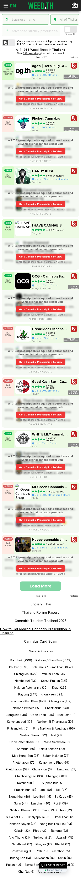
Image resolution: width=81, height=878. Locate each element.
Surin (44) (21, 803)
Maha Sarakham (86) (58, 742)
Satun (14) (65, 858)
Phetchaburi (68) (17, 769)
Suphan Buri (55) (53, 783)
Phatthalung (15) (23, 851)
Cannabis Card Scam (40, 641)
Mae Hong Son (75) (25, 755)
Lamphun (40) (40, 803)
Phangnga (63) (56, 776)
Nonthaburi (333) (26, 680)
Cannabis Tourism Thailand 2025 (40, 621)
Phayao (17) (44, 844)
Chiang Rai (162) (60, 701)
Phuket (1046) (18, 667)
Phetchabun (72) (24, 762)
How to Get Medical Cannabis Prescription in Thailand (35, 631)
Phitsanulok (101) (18, 728)
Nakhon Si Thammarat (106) (56, 721)
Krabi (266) (60, 687)
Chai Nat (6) (26, 871)
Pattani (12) (13, 864)
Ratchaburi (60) (28, 783)
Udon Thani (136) (42, 715)
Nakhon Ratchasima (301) (31, 687)
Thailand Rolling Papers (40, 612)
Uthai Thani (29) (65, 817)
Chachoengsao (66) (29, 776)
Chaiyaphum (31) (39, 817)
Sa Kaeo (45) (64, 796)
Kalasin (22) (22, 830)
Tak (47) (61, 789)
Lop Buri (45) (42, 796)
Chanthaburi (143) (57, 708)
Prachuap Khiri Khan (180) (28, 701)
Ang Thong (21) (19, 837)
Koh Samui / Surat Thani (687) (52, 667)
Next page (74, 57)
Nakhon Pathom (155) (27, 708)
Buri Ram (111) (67, 715)
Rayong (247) (27, 694)
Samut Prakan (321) (54, 680)
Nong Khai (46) (19, 796)
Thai (47, 604)
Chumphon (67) (43, 769)
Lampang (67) (66, 769)
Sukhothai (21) (43, 837)
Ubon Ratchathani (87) (25, 742)
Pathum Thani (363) (54, 674)
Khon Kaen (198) (52, 694)
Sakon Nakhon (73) (56, 755)
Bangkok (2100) (21, 660)
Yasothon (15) (61, 851)
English (36, 604)
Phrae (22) (40, 830)
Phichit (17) (62, 844)
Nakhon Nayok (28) (23, 824)
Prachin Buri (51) (25, 789)
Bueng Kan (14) (20, 858)
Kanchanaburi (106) (20, 721)
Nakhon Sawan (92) (33, 735)
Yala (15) (42, 851)
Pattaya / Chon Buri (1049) (53, 660)
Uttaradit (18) (64, 837)
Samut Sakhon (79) (52, 749)
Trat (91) (56, 735)
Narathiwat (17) (22, 844)
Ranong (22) (59, 830)
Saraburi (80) (26, 749)
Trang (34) (49, 810)
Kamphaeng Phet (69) (54, 762)
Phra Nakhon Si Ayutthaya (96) (54, 728)
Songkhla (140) (16, 715)
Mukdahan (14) (44, 858)
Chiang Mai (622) (26, 674)
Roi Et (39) (61, 803)
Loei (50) (46, 789)
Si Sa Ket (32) (15, 817)
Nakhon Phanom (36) (24, 810)
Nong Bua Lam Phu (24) (56, 824)
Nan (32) (66, 810)
